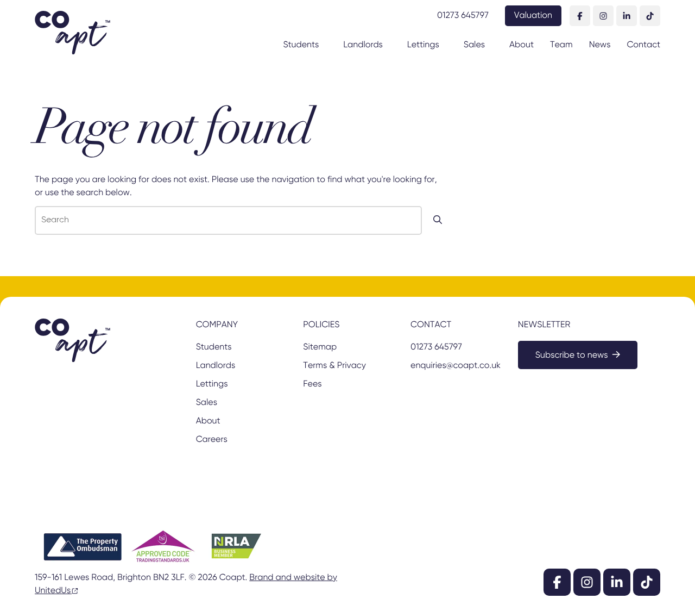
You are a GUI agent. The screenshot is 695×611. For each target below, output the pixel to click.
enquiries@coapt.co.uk (454, 365)
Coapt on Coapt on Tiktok (650, 15)
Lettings (423, 45)
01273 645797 (463, 15)
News (600, 45)
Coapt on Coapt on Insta (603, 15)
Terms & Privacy (334, 365)
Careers (212, 439)
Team (561, 45)
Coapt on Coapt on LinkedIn (626, 15)
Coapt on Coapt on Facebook (580, 15)
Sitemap (320, 347)
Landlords (363, 45)
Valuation (533, 15)
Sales (474, 45)
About (521, 45)
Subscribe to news (571, 355)
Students (301, 45)
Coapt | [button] (72, 32)
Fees (312, 384)
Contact (643, 45)
